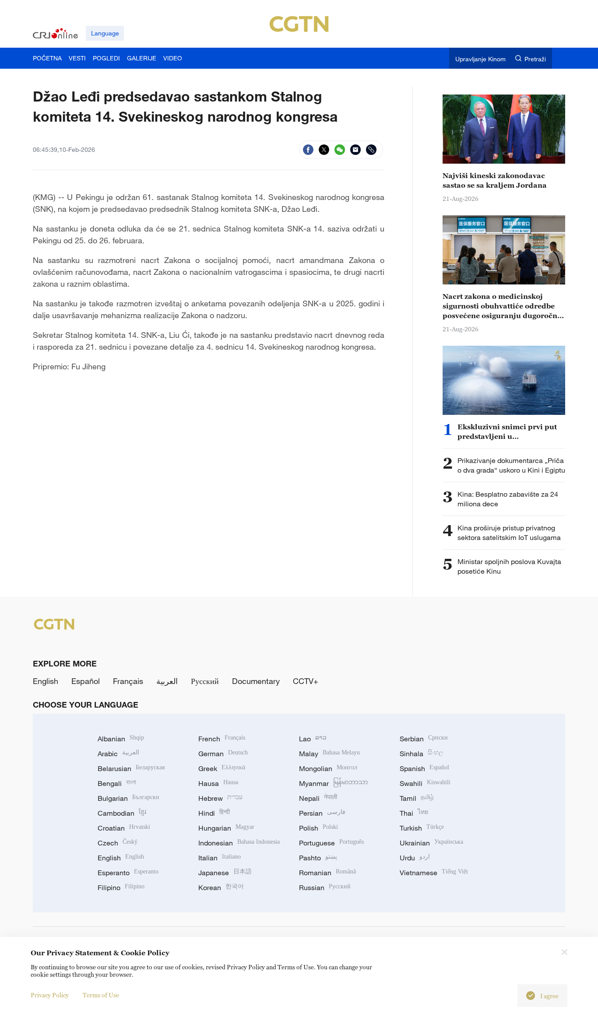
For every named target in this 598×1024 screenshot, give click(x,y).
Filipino (121, 887)
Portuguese (331, 842)
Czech (117, 842)
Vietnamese (434, 872)
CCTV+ (305, 681)
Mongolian (328, 768)
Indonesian (239, 842)
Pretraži (535, 59)
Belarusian (131, 768)
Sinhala (421, 753)
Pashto (318, 857)
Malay (329, 753)
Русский (205, 681)
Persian (322, 813)
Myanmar (333, 783)
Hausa (218, 783)
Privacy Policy (50, 995)
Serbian (424, 738)
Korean (221, 887)
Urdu (415, 857)
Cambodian (122, 813)
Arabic (118, 753)
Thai (414, 813)
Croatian (124, 828)
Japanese (225, 872)
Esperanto (128, 872)
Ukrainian (431, 842)
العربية (167, 681)
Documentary (256, 681)
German (223, 753)
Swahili (425, 783)
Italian (219, 857)
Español (85, 681)
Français (128, 681)
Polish (318, 828)
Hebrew (220, 798)
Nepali (318, 798)
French (221, 738)
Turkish (422, 828)
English (45, 681)
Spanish (424, 768)
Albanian (121, 738)
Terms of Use (101, 995)
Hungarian (226, 828)
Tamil (417, 798)
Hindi (214, 813)
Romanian (327, 872)
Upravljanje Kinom (480, 59)
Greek (221, 768)
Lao (313, 738)
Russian (325, 887)
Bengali (117, 783)
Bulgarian (128, 798)
